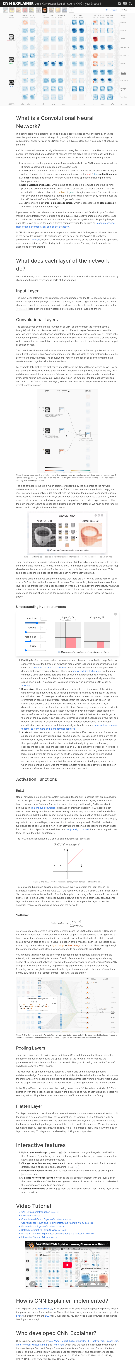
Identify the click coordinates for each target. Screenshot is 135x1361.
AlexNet (25, 685)
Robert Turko (68, 1341)
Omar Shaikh (83, 1341)
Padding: (32, 627)
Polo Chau (58, 1344)
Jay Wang (54, 1341)
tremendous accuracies (43, 807)
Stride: (33, 646)
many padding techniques (87, 671)
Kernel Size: (31, 636)
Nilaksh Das (112, 1341)
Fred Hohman (23, 1344)
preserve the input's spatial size (49, 667)
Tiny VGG (35, 239)
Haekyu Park (97, 1341)
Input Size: (31, 618)
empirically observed (78, 829)
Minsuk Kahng (39, 1344)
